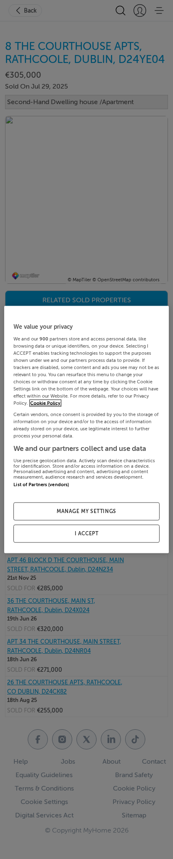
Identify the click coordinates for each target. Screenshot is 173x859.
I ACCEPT (87, 534)
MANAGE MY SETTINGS (86, 511)
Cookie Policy (45, 403)
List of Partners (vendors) (41, 484)
